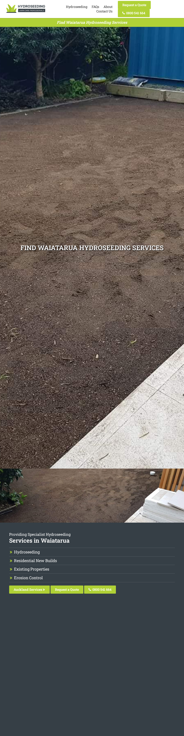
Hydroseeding (76, 7)
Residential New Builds (35, 560)
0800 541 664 (135, 13)
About (108, 7)
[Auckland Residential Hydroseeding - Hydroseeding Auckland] (26, 13)
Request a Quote (134, 5)
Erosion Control (28, 577)
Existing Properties (31, 569)
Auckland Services (28, 589)
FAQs (95, 7)
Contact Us (104, 11)
